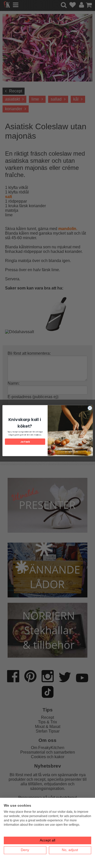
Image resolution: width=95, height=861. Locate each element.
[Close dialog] (90, 408)
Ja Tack (25, 441)
